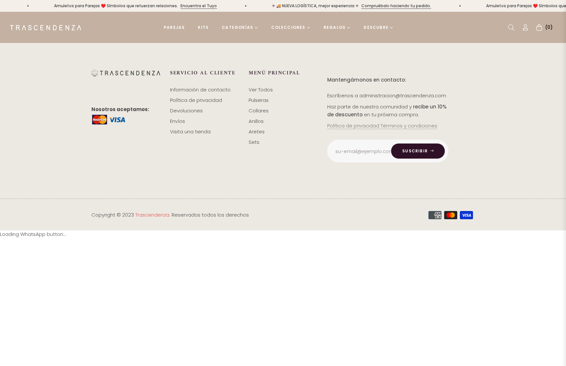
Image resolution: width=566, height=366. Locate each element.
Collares (259, 110)
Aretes (257, 131)
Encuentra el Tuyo (195, 6)
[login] (525, 27)
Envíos (177, 121)
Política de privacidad (196, 100)
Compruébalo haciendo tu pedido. (392, 6)
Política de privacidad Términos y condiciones (382, 125)
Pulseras (259, 100)
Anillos (256, 121)
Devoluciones (186, 110)
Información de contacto (200, 89)
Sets (254, 142)
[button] (511, 27)
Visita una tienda (190, 131)
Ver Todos (261, 89)
